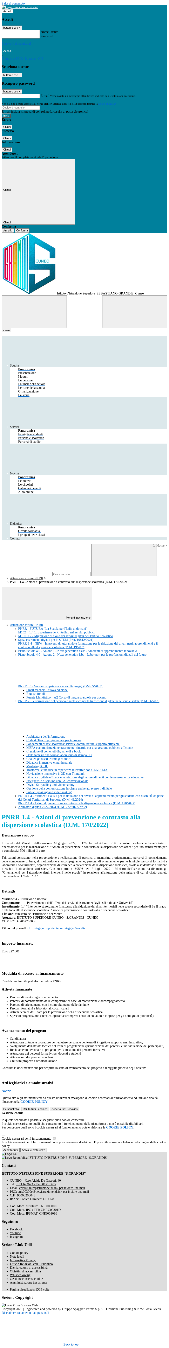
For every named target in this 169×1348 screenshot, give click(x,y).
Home (160, 545)
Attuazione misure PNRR (26, 578)
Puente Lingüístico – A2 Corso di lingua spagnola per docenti (66, 697)
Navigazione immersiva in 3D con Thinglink (55, 773)
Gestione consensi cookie (26, 1278)
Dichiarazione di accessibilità (29, 1267)
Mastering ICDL (37, 766)
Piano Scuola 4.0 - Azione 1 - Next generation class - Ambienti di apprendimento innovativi (77, 651)
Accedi (7, 11)
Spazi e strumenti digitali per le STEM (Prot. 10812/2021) (55, 639)
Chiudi (7, 126)
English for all (35, 693)
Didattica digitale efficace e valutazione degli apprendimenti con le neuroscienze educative (84, 777)
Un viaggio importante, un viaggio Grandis (57, 928)
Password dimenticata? (16, 43)
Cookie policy (19, 1253)
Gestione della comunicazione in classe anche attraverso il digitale (69, 788)
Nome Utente (49, 32)
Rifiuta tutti (35, 1109)
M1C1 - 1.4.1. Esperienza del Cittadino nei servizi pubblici (56, 632)
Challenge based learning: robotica (48, 758)
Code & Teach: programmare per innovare (53, 740)
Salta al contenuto (13, 3)
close (6, 330)
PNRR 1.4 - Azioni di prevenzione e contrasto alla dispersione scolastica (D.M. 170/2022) (76, 803)
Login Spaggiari (107, 103)
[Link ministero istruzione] (20, 7)
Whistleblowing (20, 1275)
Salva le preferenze (33, 1150)
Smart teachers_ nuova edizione (47, 690)
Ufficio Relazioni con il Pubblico (31, 1264)
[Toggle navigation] (34, 311)
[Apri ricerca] (134, 311)
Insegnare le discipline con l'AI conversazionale (57, 781)
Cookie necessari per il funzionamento (27, 1138)
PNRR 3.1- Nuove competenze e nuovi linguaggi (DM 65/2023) (60, 686)
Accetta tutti (65, 1109)
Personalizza (11, 1109)
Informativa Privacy (23, 1260)
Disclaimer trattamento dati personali (25, 1312)
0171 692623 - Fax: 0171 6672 (36, 1184)
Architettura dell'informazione (45, 736)
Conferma (22, 230)
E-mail (45, 95)
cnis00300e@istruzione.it (52, 1188)
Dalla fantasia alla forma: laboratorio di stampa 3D (59, 755)
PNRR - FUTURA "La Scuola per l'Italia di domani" (52, 628)
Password (47, 36)
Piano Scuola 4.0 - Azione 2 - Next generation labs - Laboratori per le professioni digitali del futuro (82, 654)
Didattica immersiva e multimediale (49, 762)
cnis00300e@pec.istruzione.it (53, 1191)
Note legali (17, 1256)
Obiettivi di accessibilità (25, 1271)
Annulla (7, 230)
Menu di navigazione (77, 617)
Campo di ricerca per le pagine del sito (27, 574)
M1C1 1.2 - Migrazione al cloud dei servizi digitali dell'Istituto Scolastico (65, 636)
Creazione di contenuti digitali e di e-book (53, 751)
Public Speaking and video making (49, 792)
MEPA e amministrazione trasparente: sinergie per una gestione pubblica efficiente (79, 747)
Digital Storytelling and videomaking (50, 784)
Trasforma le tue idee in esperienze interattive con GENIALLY (67, 770)
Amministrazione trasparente (28, 1282)
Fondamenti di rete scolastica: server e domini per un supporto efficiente (73, 744)
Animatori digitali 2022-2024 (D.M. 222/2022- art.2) (52, 807)
